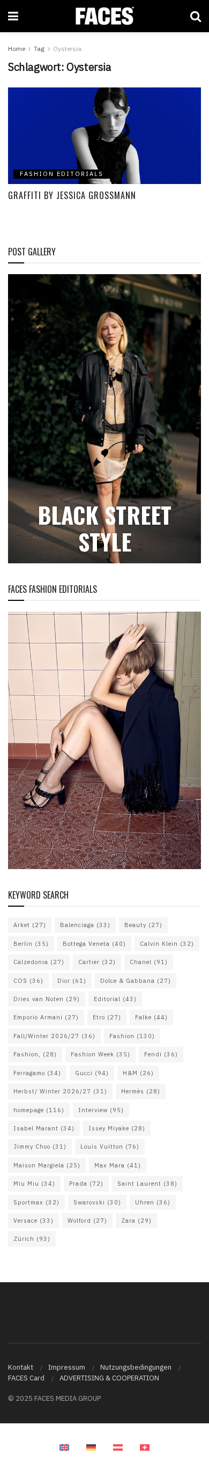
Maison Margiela (46, 1165)
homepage (38, 1110)
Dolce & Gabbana (135, 980)
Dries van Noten (46, 999)
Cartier (97, 962)
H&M (138, 1073)
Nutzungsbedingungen (135, 1367)
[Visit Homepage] (104, 16)
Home (16, 49)
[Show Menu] (13, 16)
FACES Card (26, 1378)
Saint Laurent (147, 1183)
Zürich (31, 1239)
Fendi (161, 1054)
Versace (33, 1220)
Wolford (87, 1220)
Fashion (132, 1036)
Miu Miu (34, 1183)
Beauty (143, 925)
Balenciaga (85, 925)
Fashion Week (100, 1054)
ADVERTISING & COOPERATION (109, 1378)
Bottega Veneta (94, 943)
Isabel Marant (43, 1128)
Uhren (152, 1202)
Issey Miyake (116, 1128)
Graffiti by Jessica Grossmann (72, 195)
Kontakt (20, 1367)
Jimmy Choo (39, 1146)
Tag (39, 49)
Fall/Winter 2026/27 (54, 1036)
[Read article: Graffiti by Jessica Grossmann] (104, 135)
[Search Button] (195, 16)
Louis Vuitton (109, 1146)
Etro (107, 1017)
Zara (136, 1220)
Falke (151, 1017)
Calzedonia (38, 962)
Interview (101, 1110)
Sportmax (36, 1202)
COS (28, 980)
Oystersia (67, 49)
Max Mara (117, 1165)
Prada (86, 1183)
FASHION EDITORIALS (61, 174)
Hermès (140, 1091)
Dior (71, 980)
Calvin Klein (167, 943)
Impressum (66, 1367)
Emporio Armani (46, 1017)
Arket (29, 925)
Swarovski (97, 1202)
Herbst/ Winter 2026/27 (60, 1091)
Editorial (115, 999)
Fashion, (35, 1054)
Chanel (149, 962)
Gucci (92, 1073)
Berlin (31, 943)
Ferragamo (37, 1073)
